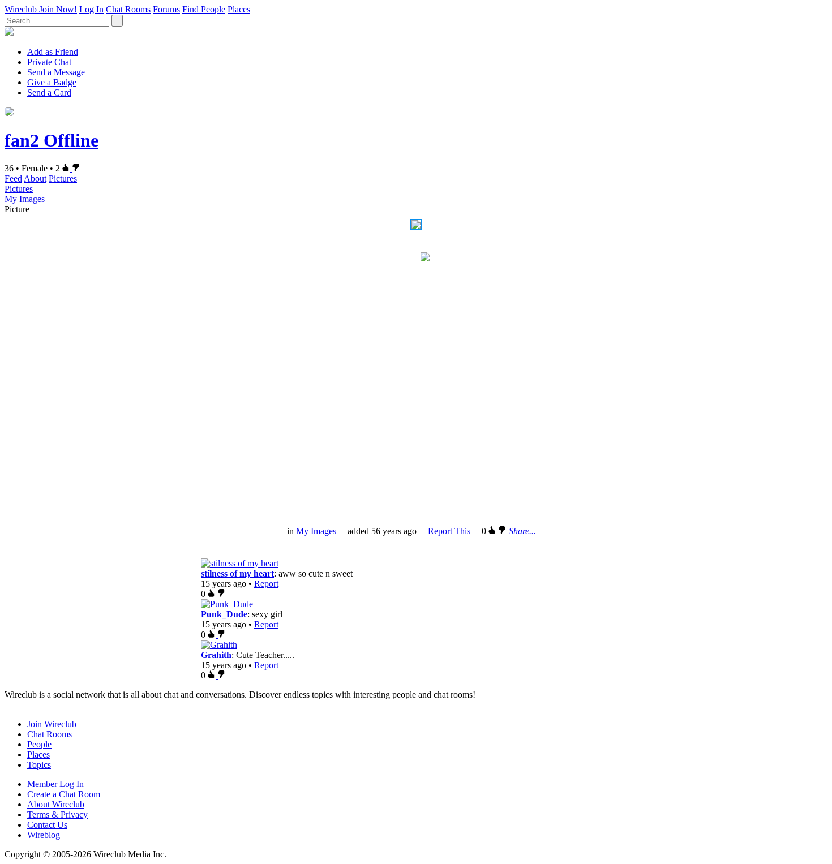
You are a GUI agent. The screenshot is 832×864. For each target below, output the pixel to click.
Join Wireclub (51, 724)
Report (266, 583)
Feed (13, 178)
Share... (522, 531)
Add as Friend (52, 52)
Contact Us (47, 824)
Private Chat (49, 62)
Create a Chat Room (63, 794)
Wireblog (43, 835)
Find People (203, 9)
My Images (25, 199)
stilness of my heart (237, 573)
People (39, 744)
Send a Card (49, 92)
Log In (91, 9)
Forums (166, 9)
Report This (449, 531)
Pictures (63, 178)
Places (239, 9)
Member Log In (55, 784)
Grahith (216, 655)
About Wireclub (55, 804)
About (35, 178)
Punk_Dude (224, 614)
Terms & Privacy (57, 814)
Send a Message (56, 72)
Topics (39, 765)
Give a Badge (51, 82)
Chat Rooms (128, 9)
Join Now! (58, 9)
